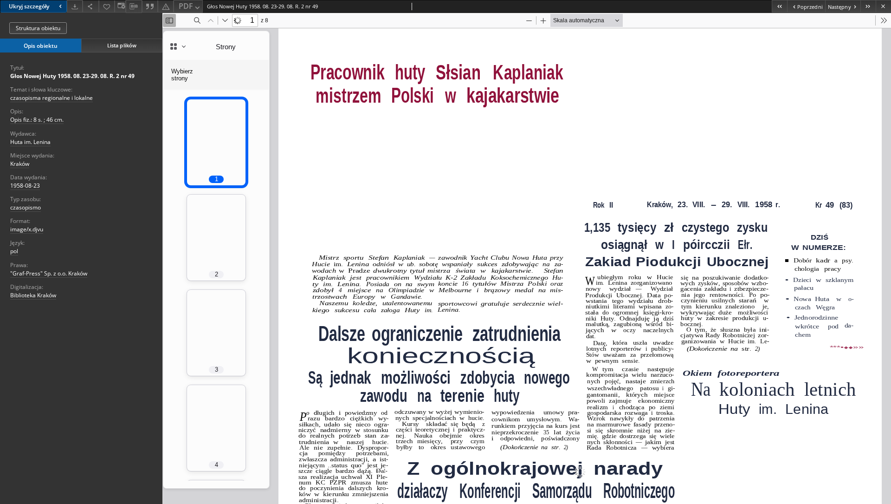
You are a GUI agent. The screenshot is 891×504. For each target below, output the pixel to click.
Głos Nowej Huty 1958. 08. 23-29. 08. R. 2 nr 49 (72, 76)
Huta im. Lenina (30, 142)
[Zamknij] (883, 6)
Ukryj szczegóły (29, 6)
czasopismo (25, 207)
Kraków (19, 164)
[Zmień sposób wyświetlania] (120, 6)
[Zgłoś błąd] (166, 6)
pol (14, 251)
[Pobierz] (75, 6)
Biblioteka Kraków (33, 295)
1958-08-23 (25, 186)
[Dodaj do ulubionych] (107, 6)
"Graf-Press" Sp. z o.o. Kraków (48, 273)
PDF (186, 6)
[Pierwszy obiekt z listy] (779, 6)
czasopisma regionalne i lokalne (51, 98)
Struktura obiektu (38, 28)
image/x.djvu (26, 229)
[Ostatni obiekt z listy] (868, 6)
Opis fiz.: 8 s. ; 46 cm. (37, 120)
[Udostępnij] (90, 6)
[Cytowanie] (150, 6)
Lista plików (121, 45)
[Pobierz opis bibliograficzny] (134, 6)
